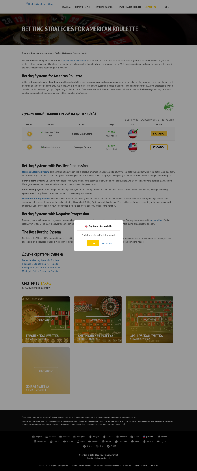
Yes (93, 243)
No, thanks (107, 243)
